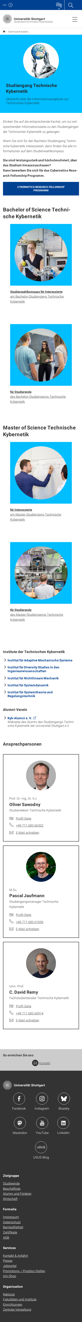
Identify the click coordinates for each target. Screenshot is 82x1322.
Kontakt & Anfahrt (15, 1255)
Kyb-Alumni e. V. (20, 718)
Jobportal (10, 1266)
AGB (6, 1237)
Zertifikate (10, 1232)
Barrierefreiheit (13, 1227)
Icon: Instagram (42, 1099)
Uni (5, 4)
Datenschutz (12, 1222)
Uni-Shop (9, 1276)
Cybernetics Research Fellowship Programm (41, 188)
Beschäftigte (11, 1188)
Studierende (11, 1183)
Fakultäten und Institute (19, 1299)
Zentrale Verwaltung (17, 1309)
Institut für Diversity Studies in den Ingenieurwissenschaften (34, 669)
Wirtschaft (10, 1199)
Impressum (11, 1217)
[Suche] (70, 5)
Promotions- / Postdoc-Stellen (24, 1271)
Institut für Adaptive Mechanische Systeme (40, 660)
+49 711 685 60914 (29, 1013)
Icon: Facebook (19, 1099)
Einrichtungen (12, 1304)
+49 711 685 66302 (29, 825)
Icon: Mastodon (20, 1123)
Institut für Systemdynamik (28, 685)
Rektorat (9, 1294)
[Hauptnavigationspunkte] (75, 19)
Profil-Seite (23, 818)
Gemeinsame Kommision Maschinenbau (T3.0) (4, 31)
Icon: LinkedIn (63, 1123)
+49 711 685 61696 (29, 922)
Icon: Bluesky (64, 1099)
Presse (7, 1260)
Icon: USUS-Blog (41, 1147)
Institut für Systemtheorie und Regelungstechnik (30, 694)
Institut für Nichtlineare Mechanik (33, 678)
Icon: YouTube (42, 1123)
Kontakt (44, 1063)
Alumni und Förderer (17, 1193)
